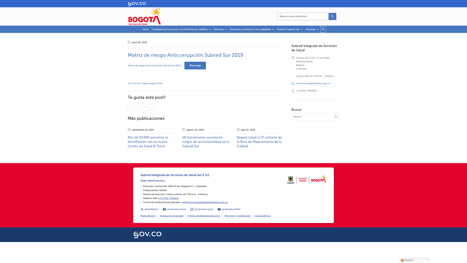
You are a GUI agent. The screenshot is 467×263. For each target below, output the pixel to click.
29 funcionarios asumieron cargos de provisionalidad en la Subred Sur (205, 142)
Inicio (145, 29)
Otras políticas (263, 216)
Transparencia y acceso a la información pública (179, 29)
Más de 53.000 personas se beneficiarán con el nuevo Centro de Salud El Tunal (148, 142)
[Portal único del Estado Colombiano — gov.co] (147, 234)
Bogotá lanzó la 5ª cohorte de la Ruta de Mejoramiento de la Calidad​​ (259, 142)
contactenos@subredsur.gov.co (313, 83)
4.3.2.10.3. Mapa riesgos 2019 (146, 83)
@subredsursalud (176, 209)
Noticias (310, 29)
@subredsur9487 (231, 209)
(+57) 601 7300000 (168, 198)
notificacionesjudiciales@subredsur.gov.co (205, 202)
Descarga (195, 65)
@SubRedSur (152, 209)
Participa (218, 29)
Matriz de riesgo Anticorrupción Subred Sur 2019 (154, 65)
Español (408, 260)
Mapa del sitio (147, 216)
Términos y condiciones (237, 216)
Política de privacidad (171, 216)
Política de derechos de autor (204, 216)
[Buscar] (332, 16)
